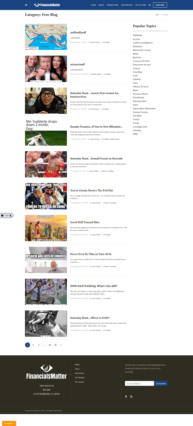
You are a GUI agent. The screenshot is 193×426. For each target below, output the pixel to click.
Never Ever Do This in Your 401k (90, 254)
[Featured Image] (46, 37)
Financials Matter (32, 410)
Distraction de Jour (142, 64)
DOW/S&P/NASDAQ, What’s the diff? (93, 286)
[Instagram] (131, 396)
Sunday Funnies (140, 112)
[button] (6, 215)
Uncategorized (140, 126)
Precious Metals (140, 94)
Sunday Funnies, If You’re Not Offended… (96, 126)
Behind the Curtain (142, 50)
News (135, 90)
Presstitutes (138, 97)
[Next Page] (61, 344)
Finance (136, 68)
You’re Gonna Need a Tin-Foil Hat (91, 190)
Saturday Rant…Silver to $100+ (90, 318)
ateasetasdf (77, 64)
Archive (136, 39)
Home (157, 15)
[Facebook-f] (126, 396)
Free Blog (137, 72)
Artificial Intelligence (143, 42)
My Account (79, 382)
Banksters (137, 46)
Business (137, 57)
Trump (136, 123)
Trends (136, 119)
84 (56, 345)
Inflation (137, 79)
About (77, 369)
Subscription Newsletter (144, 108)
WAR (135, 134)
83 (50, 345)
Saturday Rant (139, 101)
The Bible (137, 115)
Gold (135, 75)
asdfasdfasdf (78, 32)
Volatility (137, 130)
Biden (135, 53)
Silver (135, 104)
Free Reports (80, 377)
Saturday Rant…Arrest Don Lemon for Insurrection (94, 94)
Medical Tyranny (141, 86)
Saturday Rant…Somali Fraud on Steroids (96, 158)
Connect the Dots (141, 61)
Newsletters (79, 373)
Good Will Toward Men (84, 222)
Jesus (135, 83)
